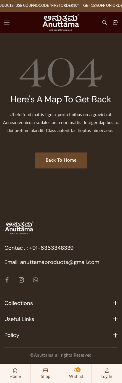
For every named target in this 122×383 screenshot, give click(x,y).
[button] (6, 22)
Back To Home (61, 160)
